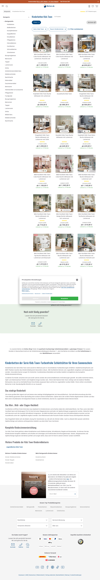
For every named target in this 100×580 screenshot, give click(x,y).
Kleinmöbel (8, 80)
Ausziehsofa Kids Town (64, 94)
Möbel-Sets (8, 114)
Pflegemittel (9, 93)
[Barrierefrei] (89, 6)
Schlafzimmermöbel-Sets (13, 71)
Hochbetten (11, 46)
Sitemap (67, 575)
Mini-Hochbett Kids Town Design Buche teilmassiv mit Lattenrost (64, 216)
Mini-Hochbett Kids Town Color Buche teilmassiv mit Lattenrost (64, 56)
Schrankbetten (12, 49)
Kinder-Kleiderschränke (12, 457)
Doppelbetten (11, 34)
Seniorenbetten (85, 507)
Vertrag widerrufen (50, 575)
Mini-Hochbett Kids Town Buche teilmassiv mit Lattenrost (42, 216)
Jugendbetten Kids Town (14, 447)
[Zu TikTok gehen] (57, 567)
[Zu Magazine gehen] (37, 567)
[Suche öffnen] (6, 6)
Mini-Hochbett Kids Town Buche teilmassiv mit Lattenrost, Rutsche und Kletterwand (86, 255)
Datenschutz (32, 575)
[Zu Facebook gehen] (47, 567)
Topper (7, 62)
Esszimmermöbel (10, 83)
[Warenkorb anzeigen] (97, 6)
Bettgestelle (9, 21)
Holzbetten (10, 24)
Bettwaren (8, 86)
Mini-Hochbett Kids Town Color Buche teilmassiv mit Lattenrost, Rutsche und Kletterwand (42, 56)
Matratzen (8, 58)
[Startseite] (49, 6)
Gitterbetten (11, 52)
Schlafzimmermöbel (16, 507)
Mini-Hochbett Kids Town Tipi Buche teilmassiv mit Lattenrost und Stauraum (42, 255)
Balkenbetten (11, 27)
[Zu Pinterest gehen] (52, 567)
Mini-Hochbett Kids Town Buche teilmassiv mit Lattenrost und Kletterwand (64, 255)
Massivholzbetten (56, 507)
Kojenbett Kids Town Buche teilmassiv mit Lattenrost (42, 95)
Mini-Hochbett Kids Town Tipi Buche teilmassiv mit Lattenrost (86, 216)
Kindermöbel (9, 463)
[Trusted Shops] (80, 541)
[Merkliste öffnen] (93, 6)
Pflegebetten (11, 40)
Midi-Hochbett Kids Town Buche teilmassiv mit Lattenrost (86, 56)
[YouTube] (62, 567)
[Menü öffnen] (3, 6)
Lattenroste (9, 65)
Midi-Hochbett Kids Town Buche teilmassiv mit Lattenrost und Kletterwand (86, 177)
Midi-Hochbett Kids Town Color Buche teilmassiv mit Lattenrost (42, 177)
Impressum (22, 575)
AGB (27, 575)
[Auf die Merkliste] (50, 35)
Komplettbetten (12, 30)
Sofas (7, 68)
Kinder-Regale (9, 460)
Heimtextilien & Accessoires (14, 89)
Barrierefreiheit (60, 575)
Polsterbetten (42, 507)
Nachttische (9, 77)
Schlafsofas (61, 511)
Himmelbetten (11, 43)
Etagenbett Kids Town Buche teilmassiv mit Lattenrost (86, 96)
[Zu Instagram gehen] (42, 567)
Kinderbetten (40, 460)
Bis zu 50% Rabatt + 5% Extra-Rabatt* (47, 1)
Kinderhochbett (41, 457)
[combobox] (91, 22)
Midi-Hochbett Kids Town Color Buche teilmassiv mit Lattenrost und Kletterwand (64, 177)
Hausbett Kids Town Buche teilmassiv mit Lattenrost (64, 136)
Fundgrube (8, 96)
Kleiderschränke (10, 74)
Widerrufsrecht (40, 575)
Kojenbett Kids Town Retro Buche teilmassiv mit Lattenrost (86, 137)
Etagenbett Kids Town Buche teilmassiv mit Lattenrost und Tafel (42, 137)
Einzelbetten (11, 37)
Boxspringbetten (10, 55)
